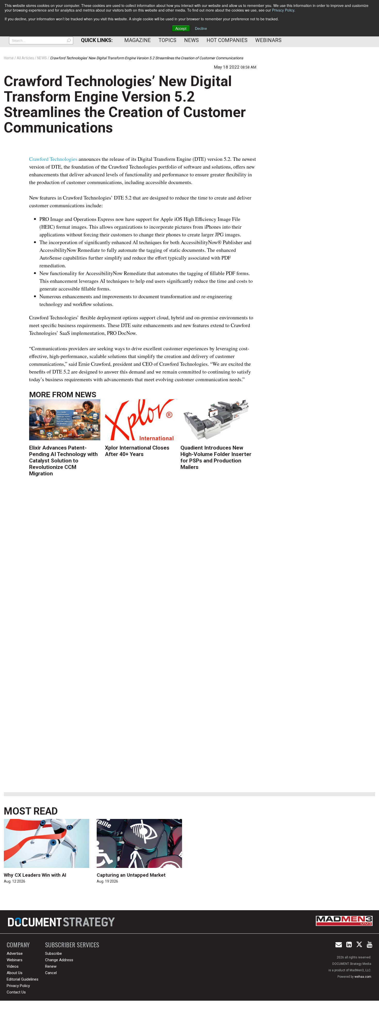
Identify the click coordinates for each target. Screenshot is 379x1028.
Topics (167, 40)
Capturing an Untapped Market (131, 875)
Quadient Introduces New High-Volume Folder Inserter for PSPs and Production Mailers (215, 457)
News (191, 40)
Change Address (59, 960)
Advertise (15, 953)
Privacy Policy (283, 10)
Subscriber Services (72, 944)
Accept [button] (180, 28)
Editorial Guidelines (22, 979)
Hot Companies (227, 40)
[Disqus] (143, 564)
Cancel (51, 973)
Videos (13, 966)
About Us (14, 973)
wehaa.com (363, 977)
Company (18, 944)
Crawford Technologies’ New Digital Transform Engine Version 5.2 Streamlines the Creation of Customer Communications (125, 104)
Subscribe (53, 953)
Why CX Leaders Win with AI (35, 875)
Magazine (137, 40)
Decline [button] (201, 28)
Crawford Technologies (53, 158)
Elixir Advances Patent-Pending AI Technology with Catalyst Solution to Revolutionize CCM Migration (63, 461)
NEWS (85, 394)
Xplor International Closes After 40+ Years (137, 451)
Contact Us (16, 992)
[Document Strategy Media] (62, 921)
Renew (50, 966)
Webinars (268, 40)
